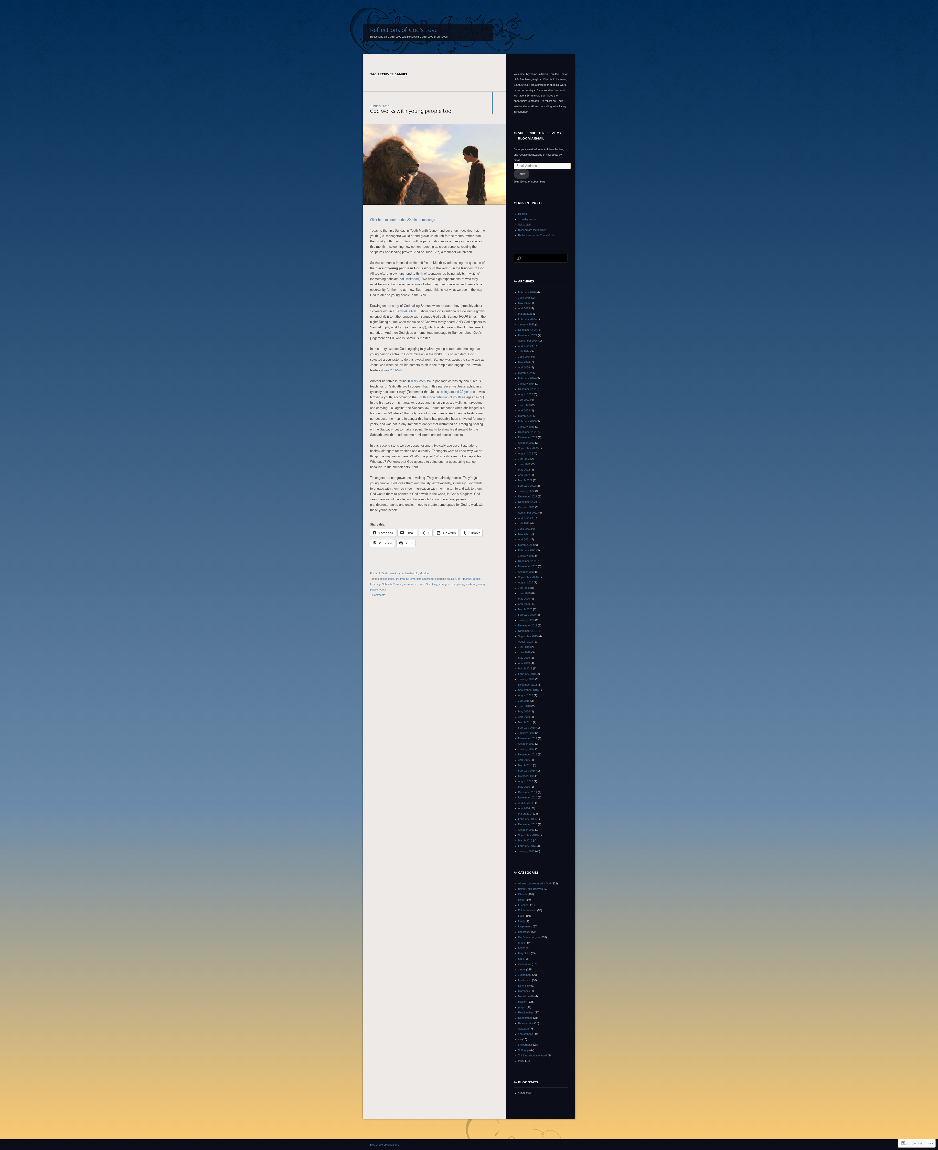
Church (522, 894)
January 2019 (526, 679)
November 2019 (527, 630)
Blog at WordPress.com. (384, 1144)
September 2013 (528, 835)
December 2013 (527, 824)
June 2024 (524, 356)
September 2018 (528, 689)
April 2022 (524, 474)
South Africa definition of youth (439, 397)
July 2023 (524, 399)
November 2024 (527, 335)
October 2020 (526, 571)
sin (520, 1039)
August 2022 (525, 453)
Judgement (524, 974)
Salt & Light (524, 224)
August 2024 (525, 345)
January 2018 (526, 732)
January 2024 (526, 383)
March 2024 (525, 372)
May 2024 (524, 362)
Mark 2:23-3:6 (421, 381)
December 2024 (527, 329)
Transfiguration (527, 219)
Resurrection (525, 1023)
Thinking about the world (532, 1055)
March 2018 (525, 722)
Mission (424, 573)
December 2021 (527, 496)
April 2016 (524, 759)
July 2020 (524, 587)
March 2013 (525, 840)
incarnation (524, 964)
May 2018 (524, 711)
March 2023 (525, 415)
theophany (458, 584)
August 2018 (525, 695)
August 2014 (525, 802)
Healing (522, 213)
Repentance (525, 1017)
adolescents (387, 578)
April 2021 (524, 539)
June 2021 (524, 528)
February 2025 (527, 319)
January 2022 (526, 491)
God (457, 578)
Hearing (466, 578)
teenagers (444, 584)
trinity (521, 1060)
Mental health (526, 996)
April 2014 (524, 808)
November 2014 (527, 797)
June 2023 (524, 405)
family (521, 921)
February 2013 (527, 845)
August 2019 (525, 641)
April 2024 (524, 367)
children (400, 578)
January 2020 (526, 620)
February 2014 (527, 818)
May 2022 (524, 469)
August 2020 (525, 582)
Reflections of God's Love (404, 29)
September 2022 (528, 448)
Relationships (526, 1012)
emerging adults (444, 578)
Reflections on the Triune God (536, 235)
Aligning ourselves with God (534, 883)
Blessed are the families (532, 229)
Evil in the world (527, 910)
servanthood (525, 1033)
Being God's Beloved (530, 888)
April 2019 (524, 663)
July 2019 (524, 646)
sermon (408, 584)
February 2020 (527, 614)
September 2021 (528, 512)
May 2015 (524, 786)
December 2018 (527, 684)
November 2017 (527, 738)
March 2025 (525, 313)
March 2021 (525, 544)
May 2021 (524, 534)
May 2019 (524, 657)
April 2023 (524, 410)
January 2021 (526, 555)
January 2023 (526, 426)
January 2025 (526, 324)
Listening (375, 584)
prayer (522, 1007)
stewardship (525, 1044)
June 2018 (524, 706)
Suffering (523, 1050)
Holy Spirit (524, 953)
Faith (521, 915)
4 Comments (377, 594)
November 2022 (527, 437)
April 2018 (524, 716)
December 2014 (527, 792)
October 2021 (526, 507)
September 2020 (528, 577)
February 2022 (527, 485)
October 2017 (526, 743)
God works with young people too (410, 111)
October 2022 (526, 442)
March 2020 (525, 609)
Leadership (411, 573)
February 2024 (527, 378)
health (521, 947)
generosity (524, 931)
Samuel (397, 584)
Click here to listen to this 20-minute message (402, 220)
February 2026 (527, 292)
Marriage (523, 990)
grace (521, 942)
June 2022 (524, 464)
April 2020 (524, 603)
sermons (419, 584)
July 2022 (524, 458)
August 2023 (525, 394)
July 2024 (524, 351)
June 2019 (524, 652)
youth (382, 589)
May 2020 (524, 598)
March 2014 (525, 813)
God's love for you (393, 573)
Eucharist (523, 904)
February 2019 (527, 673)
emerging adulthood (422, 578)
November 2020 (527, 566)
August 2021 (525, 517)
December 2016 (527, 754)
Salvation (523, 1028)
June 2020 (524, 593)
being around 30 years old (459, 392)
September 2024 (528, 340)
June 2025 (524, 297)
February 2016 (527, 770)
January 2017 (526, 749)
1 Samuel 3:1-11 (404, 311)
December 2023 (527, 388)
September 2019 (528, 636)
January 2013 (526, 851)
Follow (521, 173)
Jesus (476, 578)
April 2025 (524, 308)
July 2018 (524, 700)
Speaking (431, 584)
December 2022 (527, 431)
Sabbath (387, 584)
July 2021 (524, 523)
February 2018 (527, 727)
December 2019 (527, 625)
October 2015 (526, 775)
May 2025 (524, 302)
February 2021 (527, 550)
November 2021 (527, 501)
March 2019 (525, 668)
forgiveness (525, 926)
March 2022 (525, 480)
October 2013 (526, 829)
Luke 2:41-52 (391, 370)
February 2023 (527, 421)
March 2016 (525, 765)
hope (521, 958)
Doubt (521, 899)
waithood (412, 279)
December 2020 (527, 560)
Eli (407, 578)
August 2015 (525, 781)
